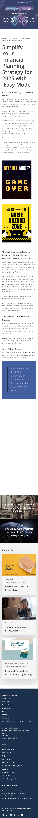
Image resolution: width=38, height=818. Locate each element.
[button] (35, 2)
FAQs (4, 711)
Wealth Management (19, 13)
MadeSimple (6, 793)
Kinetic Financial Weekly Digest (15, 582)
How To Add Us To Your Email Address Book (16, 721)
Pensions (5, 769)
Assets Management (12, 10)
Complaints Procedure (9, 695)
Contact (4, 715)
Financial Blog (27, 10)
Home (4, 38)
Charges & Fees (7, 708)
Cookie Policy (6, 698)
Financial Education (11, 623)
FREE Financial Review (26, 352)
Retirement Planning (9, 772)
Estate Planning (7, 753)
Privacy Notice (6, 701)
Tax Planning (6, 775)
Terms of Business (8, 705)
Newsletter (5, 718)
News (9, 38)
